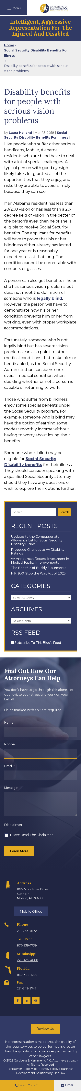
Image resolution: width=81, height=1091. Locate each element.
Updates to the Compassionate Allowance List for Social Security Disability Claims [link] (36, 540)
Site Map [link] (31, 1069)
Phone (9, 744)
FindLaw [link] (59, 1073)
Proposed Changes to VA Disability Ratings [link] (37, 551)
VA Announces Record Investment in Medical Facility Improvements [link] (40, 560)
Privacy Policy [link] (48, 1069)
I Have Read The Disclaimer (31, 835)
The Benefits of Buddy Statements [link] (38, 568)
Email (9, 766)
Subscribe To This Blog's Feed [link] (37, 643)
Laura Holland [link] (20, 133)
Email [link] (69, 1085)
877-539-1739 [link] (27, 945)
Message (11, 788)
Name (9, 722)
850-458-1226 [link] (27, 975)
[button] (13, 8)
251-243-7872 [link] (27, 931)
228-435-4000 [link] (27, 960)
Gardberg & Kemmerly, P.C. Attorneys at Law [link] (45, 1060)
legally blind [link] (49, 298)
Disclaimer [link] (15, 1069)
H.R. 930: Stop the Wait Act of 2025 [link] (38, 573)
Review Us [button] (45, 1029)
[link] (54, 8)
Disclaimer (13, 825)
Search (64, 512)
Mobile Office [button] (31, 911)
